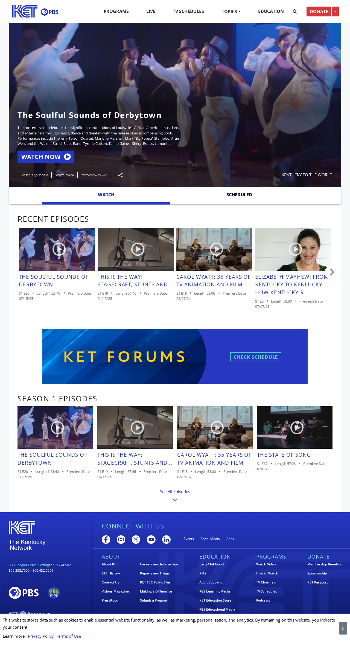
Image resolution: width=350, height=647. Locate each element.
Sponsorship (317, 573)
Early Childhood (211, 564)
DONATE (319, 11)
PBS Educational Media (217, 609)
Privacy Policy (41, 636)
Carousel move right (332, 272)
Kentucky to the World (307, 174)
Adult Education (211, 582)
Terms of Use (68, 636)
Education (271, 11)
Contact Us (110, 582)
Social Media (210, 538)
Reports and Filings (155, 573)
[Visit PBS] (49, 12)
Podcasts (263, 600)
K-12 (202, 573)
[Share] (118, 175)
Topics (229, 11)
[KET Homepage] (24, 11)
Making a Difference (156, 591)
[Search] (295, 11)
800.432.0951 (43, 570)
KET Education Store (215, 600)
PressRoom (110, 600)
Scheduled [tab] (239, 195)
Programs (116, 11)
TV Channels (266, 582)
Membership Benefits (324, 564)
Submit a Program (154, 600)
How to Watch (267, 573)
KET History (111, 573)
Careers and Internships (159, 564)
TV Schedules (188, 11)
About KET (110, 564)
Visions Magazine (115, 591)
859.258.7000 (19, 570)
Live (150, 11)
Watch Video (266, 564)
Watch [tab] (106, 195)
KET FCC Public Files (155, 582)
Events (189, 538)
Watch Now (40, 157)
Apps (230, 538)
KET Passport (317, 582)
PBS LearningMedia (214, 591)
